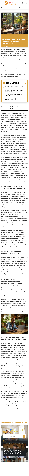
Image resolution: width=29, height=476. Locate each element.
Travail (5, 36)
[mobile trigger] (2, 3)
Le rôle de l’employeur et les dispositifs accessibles (13, 95)
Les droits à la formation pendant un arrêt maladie (14, 87)
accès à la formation (14, 119)
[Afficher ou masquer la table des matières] (22, 83)
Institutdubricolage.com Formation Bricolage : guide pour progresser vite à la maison (14, 452)
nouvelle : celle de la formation (10, 60)
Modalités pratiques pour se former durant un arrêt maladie (14, 91)
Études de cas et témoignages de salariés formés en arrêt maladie (14, 98)
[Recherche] (23, 3)
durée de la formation (9, 159)
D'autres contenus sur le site (14, 423)
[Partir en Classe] (10, 3)
